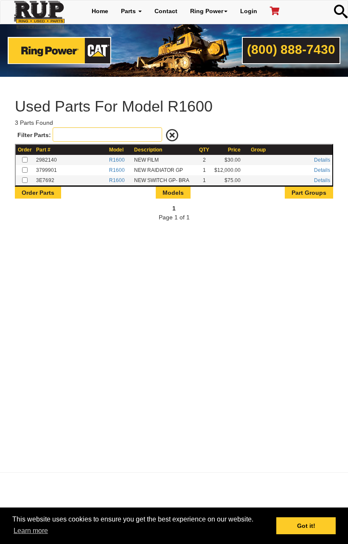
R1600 (117, 160)
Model (116, 150)
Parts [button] (129, 11)
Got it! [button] (306, 525)
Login (248, 11)
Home (100, 11)
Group (258, 150)
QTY (204, 150)
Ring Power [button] (206, 11)
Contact (165, 11)
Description (148, 150)
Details (322, 160)
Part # (43, 150)
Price (234, 150)
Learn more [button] (31, 530)
